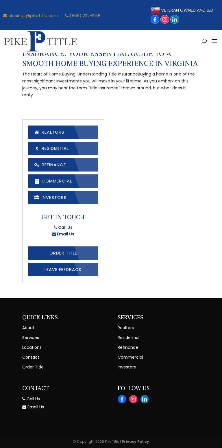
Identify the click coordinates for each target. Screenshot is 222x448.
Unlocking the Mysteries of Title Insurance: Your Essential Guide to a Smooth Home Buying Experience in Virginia (110, 53)
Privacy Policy (135, 441)
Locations (32, 347)
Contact (30, 357)
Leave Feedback (63, 269)
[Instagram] (164, 19)
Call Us (65, 227)
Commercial (56, 181)
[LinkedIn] (174, 19)
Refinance (53, 165)
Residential (54, 148)
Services (30, 337)
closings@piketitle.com (32, 15)
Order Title (63, 253)
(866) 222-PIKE (84, 15)
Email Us (65, 234)
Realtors (52, 132)
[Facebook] (155, 19)
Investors (53, 197)
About (28, 328)
